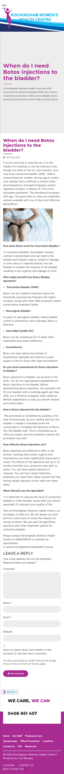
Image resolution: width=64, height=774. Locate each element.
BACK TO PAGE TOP (13, 769)
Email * (7, 617)
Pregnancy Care (33, 736)
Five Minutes (25, 758)
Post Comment (17, 673)
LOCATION (8, 765)
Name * (7, 602)
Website (7, 631)
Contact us (9, 746)
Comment (9, 568)
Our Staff (17, 736)
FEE (20, 746)
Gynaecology (10, 741)
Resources (30, 746)
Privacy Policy (10, 664)
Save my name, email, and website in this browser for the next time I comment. (27, 651)
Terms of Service (30, 664)
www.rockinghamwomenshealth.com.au (29, 546)
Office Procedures (30, 741)
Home (6, 736)
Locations (48, 741)
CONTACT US (26, 765)
